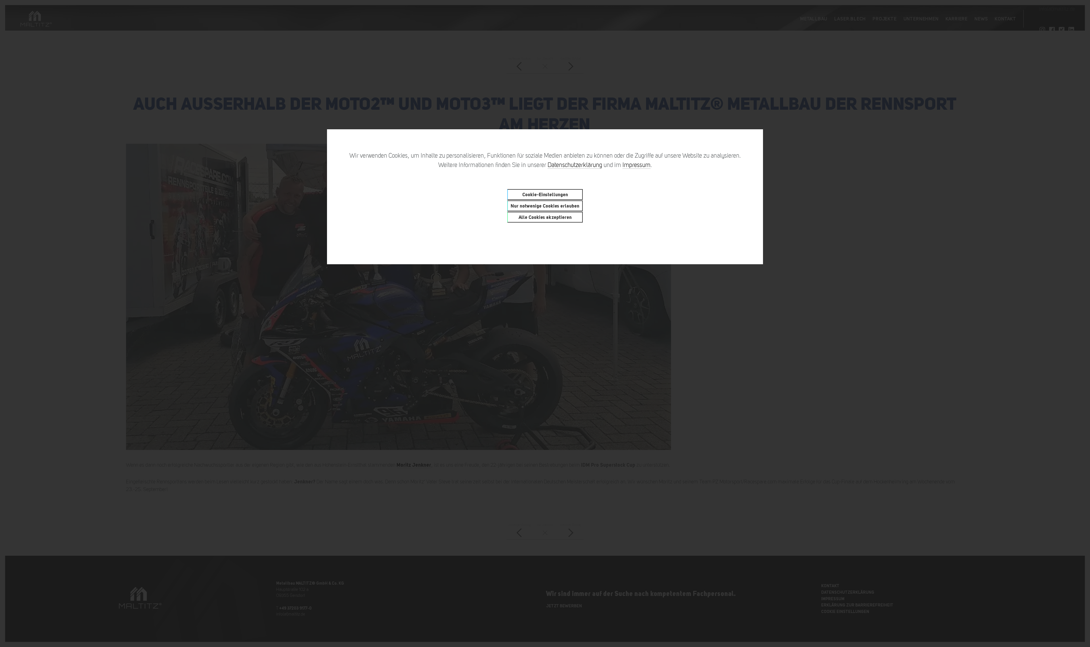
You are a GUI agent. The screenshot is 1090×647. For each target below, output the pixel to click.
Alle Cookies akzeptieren (545, 217)
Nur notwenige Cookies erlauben (545, 206)
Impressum (636, 164)
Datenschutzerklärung (575, 164)
